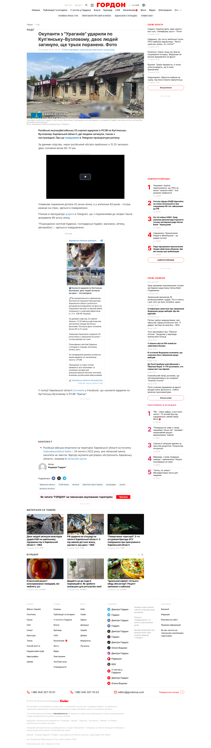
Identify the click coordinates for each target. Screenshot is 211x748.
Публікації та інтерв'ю (55, 10)
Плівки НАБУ (147, 16)
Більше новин (166, 398)
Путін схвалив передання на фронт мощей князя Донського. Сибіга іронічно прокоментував (164, 389)
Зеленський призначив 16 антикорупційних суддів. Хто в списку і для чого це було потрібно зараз (166, 299)
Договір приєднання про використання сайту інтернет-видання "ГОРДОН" (144, 634)
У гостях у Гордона (80, 10)
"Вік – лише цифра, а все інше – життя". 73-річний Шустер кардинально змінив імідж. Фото (168, 415)
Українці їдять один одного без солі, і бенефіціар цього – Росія (165, 30)
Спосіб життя (33, 646)
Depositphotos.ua (61, 713)
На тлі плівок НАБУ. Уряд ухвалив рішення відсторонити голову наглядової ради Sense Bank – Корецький (168, 221)
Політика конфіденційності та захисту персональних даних (143, 621)
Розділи (57, 604)
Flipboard (116, 659)
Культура (31, 635)
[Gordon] (111, 5)
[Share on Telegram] (64, 478)
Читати (123, 496)
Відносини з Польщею (126, 16)
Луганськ (84, 646)
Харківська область (47, 484)
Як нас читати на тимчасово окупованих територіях (172, 633)
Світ (29, 625)
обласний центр (76, 458)
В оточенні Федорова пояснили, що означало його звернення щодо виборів (165, 355)
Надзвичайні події (35, 651)
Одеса (83, 619)
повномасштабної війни (57, 451)
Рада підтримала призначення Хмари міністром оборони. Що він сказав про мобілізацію (168, 249)
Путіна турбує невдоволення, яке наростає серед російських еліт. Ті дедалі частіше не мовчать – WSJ (164, 322)
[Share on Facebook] (53, 478)
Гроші (29, 619)
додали (69, 214)
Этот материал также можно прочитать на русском (89, 50)
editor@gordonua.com (131, 692)
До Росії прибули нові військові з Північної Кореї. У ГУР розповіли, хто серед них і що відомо (165, 366)
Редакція (165, 614)
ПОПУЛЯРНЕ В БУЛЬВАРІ (162, 405)
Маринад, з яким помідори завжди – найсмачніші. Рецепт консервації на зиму (167, 459)
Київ (82, 609)
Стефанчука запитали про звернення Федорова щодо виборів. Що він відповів (166, 311)
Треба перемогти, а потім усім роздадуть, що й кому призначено (164, 67)
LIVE (117, 10)
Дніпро (83, 635)
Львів (83, 614)
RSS (113, 664)
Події (38, 24)
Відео (152, 10)
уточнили (78, 390)
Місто (82, 604)
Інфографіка (32, 656)
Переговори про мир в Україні (96, 16)
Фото (143, 10)
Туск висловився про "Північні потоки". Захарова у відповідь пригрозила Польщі (162, 334)
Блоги (97, 10)
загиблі (122, 484)
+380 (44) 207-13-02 (86, 692)
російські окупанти (47, 489)
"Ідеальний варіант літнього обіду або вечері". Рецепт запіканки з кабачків (123, 584)
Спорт (30, 630)
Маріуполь (85, 640)
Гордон (30, 24)
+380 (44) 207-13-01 (43, 692)
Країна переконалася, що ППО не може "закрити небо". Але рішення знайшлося (166, 189)
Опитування (165, 10)
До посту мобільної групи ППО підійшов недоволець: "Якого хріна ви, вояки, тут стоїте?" (165, 41)
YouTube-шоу (60, 661)
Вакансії (165, 609)
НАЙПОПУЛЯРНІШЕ (159, 179)
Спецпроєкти (60, 667)
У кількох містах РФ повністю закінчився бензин (162, 344)
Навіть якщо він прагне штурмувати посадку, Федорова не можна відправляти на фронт (164, 54)
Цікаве (30, 661)
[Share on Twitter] (59, 478)
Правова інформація (171, 625)
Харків (83, 630)
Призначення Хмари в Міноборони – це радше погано (165, 235)
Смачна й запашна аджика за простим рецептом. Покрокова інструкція (168, 446)
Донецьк (84, 625)
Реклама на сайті (169, 619)
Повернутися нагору (169, 692)
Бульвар (107, 10)
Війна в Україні (34, 609)
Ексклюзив (129, 10)
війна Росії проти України (92, 484)
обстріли (75, 484)
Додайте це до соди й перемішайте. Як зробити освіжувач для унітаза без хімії (84, 584)
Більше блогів (166, 88)
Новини (36, 10)
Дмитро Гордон (119, 609)
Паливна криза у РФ (68, 16)
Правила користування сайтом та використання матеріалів (144, 609)
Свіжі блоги (155, 24)
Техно (29, 640)
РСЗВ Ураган (64, 484)
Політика (31, 614)
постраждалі (111, 484)
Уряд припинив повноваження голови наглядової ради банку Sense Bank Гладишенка (166, 288)
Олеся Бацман (119, 648)
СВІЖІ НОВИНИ (156, 278)
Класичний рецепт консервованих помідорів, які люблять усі (43, 584)
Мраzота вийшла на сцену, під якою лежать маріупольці (165, 78)
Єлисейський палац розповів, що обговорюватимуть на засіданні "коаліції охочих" (163, 378)
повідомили (72, 137)
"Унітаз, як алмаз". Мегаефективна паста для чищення (165, 472)
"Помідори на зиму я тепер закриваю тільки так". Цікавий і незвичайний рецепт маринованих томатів (168, 431)
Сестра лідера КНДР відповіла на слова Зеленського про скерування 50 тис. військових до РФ (168, 205)
